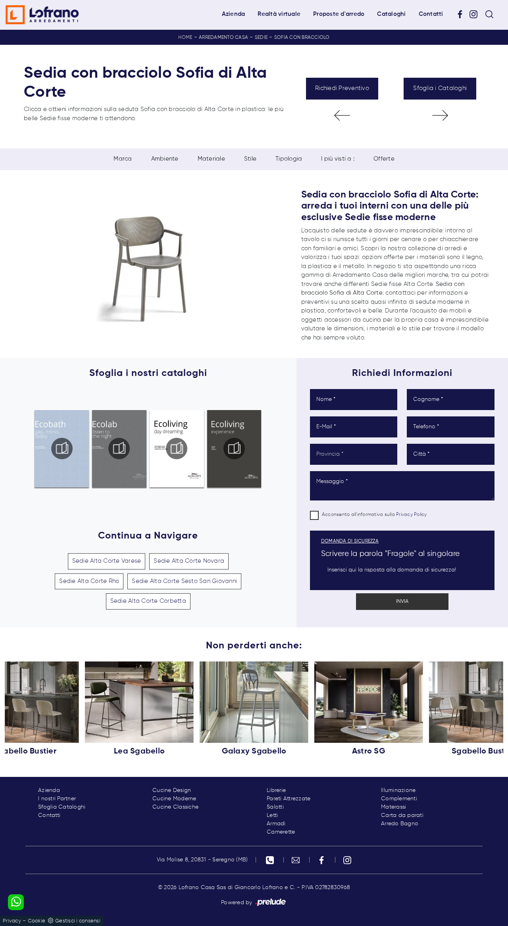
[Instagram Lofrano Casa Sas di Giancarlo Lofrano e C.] (476, 14)
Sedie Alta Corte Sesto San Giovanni (184, 581)
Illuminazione (398, 790)
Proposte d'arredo (338, 14)
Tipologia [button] (288, 159)
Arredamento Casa (223, 37)
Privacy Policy (411, 514)
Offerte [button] (383, 159)
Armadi (276, 823)
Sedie (261, 37)
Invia (402, 601)
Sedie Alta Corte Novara (189, 561)
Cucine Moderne (174, 798)
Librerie (276, 790)
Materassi (393, 807)
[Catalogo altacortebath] (61, 448)
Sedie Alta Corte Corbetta (148, 601)
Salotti (275, 807)
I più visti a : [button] (337, 159)
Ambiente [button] (165, 159)
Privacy (12, 921)
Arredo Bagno (399, 823)
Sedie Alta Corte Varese (106, 561)
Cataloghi (391, 14)
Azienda (233, 14)
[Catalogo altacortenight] (119, 448)
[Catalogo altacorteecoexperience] (234, 448)
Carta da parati (402, 815)
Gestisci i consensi (77, 921)
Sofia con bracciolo (302, 37)
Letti (272, 815)
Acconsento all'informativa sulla (374, 514)
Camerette (281, 832)
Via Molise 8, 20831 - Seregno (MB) (202, 860)
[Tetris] (440, 115)
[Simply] (342, 115)
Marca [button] (123, 159)
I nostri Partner (57, 798)
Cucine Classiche (175, 807)
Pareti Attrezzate (288, 798)
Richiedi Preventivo (342, 88)
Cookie (37, 921)
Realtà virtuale (279, 14)
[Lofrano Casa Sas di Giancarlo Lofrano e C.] (42, 14)
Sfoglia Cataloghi (61, 807)
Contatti (431, 14)
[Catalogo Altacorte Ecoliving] (176, 448)
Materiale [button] (211, 159)
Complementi (399, 798)
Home (185, 37)
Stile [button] (250, 159)
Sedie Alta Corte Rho (89, 581)
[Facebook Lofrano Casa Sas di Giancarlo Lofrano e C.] (463, 14)
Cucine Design (171, 790)
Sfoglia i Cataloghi (440, 88)
